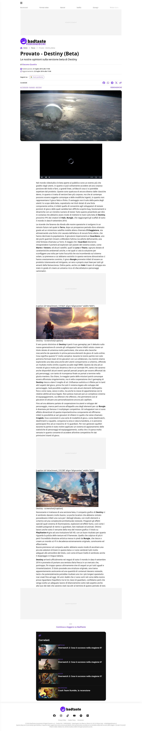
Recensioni (62, 688)
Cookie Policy (72, 720)
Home (25, 48)
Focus (33, 48)
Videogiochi (116, 87)
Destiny (39, 87)
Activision (24, 87)
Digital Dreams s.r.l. (49, 723)
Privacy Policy (62, 720)
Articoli (61, 645)
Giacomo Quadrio (29, 64)
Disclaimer (81, 720)
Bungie (32, 87)
